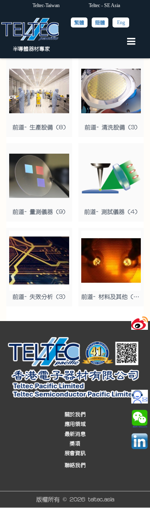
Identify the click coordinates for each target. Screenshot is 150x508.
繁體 (79, 22)
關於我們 (75, 414)
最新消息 (75, 433)
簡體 (100, 22)
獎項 (75, 443)
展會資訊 (75, 453)
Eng (121, 22)
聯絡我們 (75, 465)
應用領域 (75, 424)
